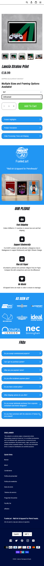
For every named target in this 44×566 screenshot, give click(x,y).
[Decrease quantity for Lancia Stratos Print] (4, 106)
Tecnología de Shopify (26, 559)
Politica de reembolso (10, 481)
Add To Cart (30, 106)
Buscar (6, 460)
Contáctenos (8, 471)
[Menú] (40, 2)
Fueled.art (19, 559)
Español (16, 534)
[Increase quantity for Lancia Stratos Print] (13, 106)
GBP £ (27, 534)
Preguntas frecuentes (10, 498)
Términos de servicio (10, 492)
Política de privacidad (10, 476)
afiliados (6, 509)
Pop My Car (7, 503)
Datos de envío (8, 487)
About (6, 465)
